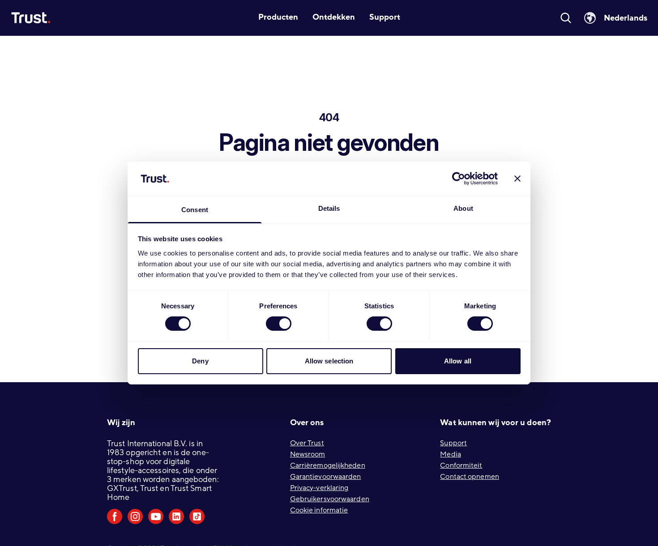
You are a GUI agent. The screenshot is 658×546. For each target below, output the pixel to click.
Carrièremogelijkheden (327, 465)
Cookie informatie (319, 510)
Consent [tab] (194, 209)
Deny (200, 361)
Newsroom (307, 454)
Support (453, 443)
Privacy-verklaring (319, 488)
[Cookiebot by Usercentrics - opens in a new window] (458, 178)
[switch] (278, 323)
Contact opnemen (469, 477)
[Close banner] (517, 178)
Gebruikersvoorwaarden (329, 499)
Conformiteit (461, 465)
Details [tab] (329, 208)
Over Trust (307, 443)
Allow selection (329, 361)
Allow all (457, 361)
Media (450, 454)
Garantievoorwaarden (325, 477)
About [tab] (463, 208)
